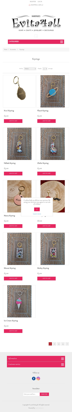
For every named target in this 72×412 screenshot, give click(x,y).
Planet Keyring (42, 111)
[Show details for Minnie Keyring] (19, 249)
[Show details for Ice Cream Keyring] (19, 301)
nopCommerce (39, 408)
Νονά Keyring (9, 111)
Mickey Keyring (43, 268)
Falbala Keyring (9, 163)
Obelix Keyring (42, 163)
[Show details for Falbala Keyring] (19, 144)
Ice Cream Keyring (11, 321)
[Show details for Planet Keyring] (52, 91)
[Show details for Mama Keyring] (19, 196)
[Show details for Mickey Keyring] (52, 249)
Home (5, 49)
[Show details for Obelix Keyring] (52, 144)
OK (37, 209)
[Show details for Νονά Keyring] (19, 91)
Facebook (34, 378)
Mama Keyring (9, 216)
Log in (40, 2)
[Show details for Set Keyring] (52, 196)
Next (67, 344)
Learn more (37, 214)
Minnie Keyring (10, 268)
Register (33, 2)
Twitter (38, 378)
